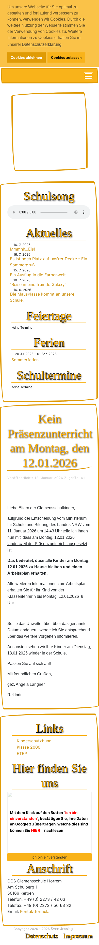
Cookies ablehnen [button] (26, 57)
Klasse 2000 (29, 747)
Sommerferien (25, 359)
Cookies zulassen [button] (66, 57)
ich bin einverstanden (49, 857)
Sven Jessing (62, 928)
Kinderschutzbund (35, 740)
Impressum (78, 936)
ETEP (22, 753)
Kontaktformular (35, 911)
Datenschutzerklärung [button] (41, 44)
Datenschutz (41, 936)
